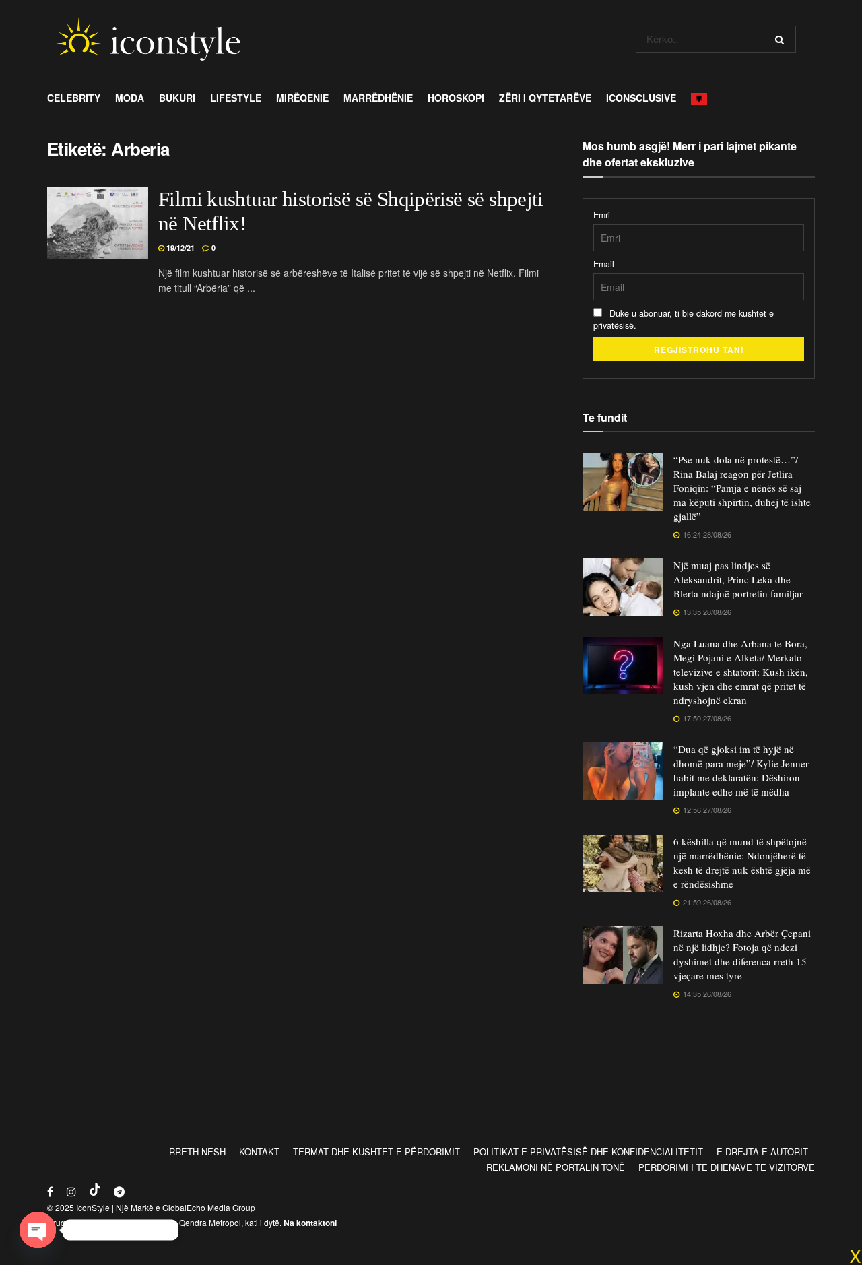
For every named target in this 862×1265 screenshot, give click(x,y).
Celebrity (73, 97)
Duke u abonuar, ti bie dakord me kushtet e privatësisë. (683, 319)
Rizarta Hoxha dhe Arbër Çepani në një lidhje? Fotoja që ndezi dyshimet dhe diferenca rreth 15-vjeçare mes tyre (742, 954)
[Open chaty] (38, 1230)
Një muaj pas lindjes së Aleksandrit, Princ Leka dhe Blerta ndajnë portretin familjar (738, 579)
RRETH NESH (197, 1151)
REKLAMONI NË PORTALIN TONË (555, 1167)
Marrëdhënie (378, 97)
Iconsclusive (641, 97)
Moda (129, 97)
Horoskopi (456, 97)
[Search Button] (782, 39)
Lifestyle (235, 97)
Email (603, 264)
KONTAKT (259, 1151)
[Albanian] (703, 97)
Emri (601, 215)
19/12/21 (179, 247)
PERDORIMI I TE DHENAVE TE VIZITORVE (726, 1167)
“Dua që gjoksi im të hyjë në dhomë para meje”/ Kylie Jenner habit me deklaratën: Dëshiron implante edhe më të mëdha (741, 770)
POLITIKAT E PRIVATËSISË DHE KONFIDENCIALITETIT (588, 1151)
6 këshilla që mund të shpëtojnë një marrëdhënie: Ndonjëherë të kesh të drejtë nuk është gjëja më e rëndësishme (742, 862)
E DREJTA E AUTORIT (762, 1151)
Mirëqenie (302, 97)
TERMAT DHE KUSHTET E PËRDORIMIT (376, 1151)
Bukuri (177, 97)
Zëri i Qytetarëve (545, 97)
